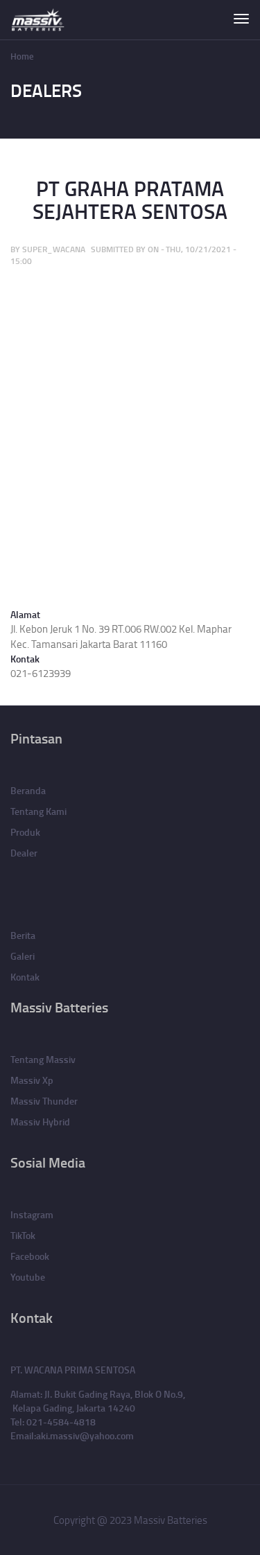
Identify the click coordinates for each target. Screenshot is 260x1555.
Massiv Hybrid (40, 1121)
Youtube (27, 1276)
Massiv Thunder (44, 1100)
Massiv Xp (31, 1080)
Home (22, 56)
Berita (22, 935)
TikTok (22, 1235)
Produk (25, 831)
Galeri (22, 956)
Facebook (29, 1256)
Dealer (23, 852)
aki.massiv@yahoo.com (85, 1435)
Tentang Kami (38, 811)
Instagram (31, 1214)
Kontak (25, 976)
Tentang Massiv (43, 1059)
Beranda (28, 790)
